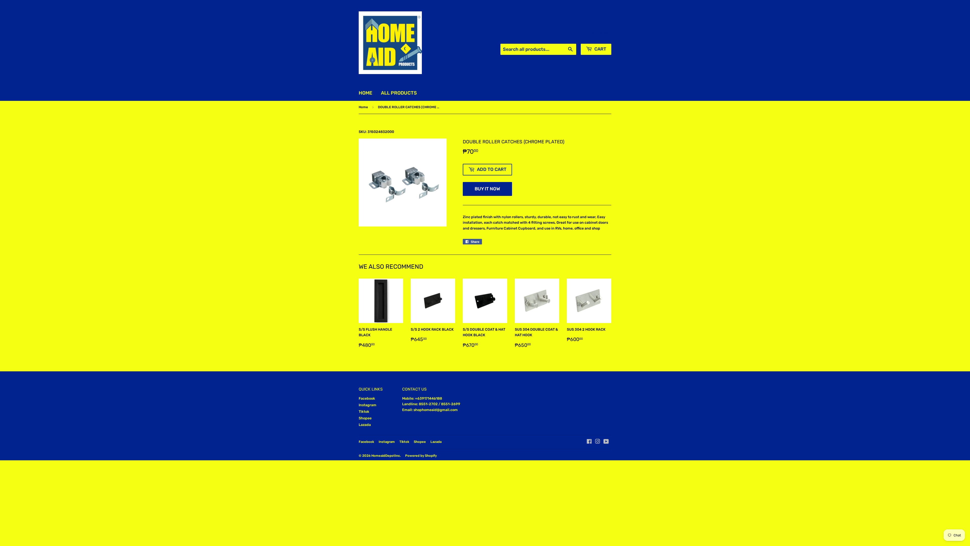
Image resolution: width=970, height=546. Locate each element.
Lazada (365, 425)
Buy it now (487, 189)
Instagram (367, 405)
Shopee (365, 418)
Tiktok (364, 412)
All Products (399, 93)
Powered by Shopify (421, 456)
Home (365, 93)
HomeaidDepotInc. (386, 456)
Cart (599, 49)
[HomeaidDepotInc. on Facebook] (589, 442)
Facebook (367, 398)
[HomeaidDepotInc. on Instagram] (597, 442)
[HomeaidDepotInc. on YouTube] (606, 442)
